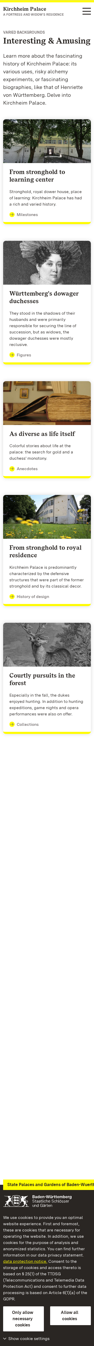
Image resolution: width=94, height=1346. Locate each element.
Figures (24, 354)
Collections (28, 724)
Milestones (27, 214)
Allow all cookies (69, 1315)
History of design (33, 596)
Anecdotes (27, 468)
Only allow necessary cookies (22, 1318)
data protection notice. (25, 1261)
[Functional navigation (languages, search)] (87, 11)
